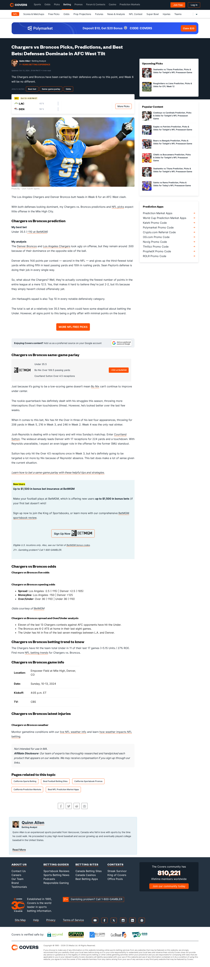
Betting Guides (56, 864)
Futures (99, 14)
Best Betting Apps (86, 879)
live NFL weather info (73, 731)
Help (36, 920)
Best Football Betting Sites (55, 781)
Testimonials (19, 886)
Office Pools (115, 879)
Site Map (20, 920)
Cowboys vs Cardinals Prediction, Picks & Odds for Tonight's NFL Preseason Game (172, 115)
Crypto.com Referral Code (159, 232)
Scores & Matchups (33, 14)
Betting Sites (86, 864)
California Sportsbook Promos (88, 781)
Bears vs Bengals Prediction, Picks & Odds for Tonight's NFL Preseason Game (172, 142)
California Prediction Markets (27, 789)
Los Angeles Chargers (56, 246)
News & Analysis (116, 14)
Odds (66, 14)
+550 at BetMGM (119, 370)
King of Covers (116, 875)
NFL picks (118, 206)
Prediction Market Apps (157, 213)
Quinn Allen (24, 61)
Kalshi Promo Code (155, 222)
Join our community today (169, 886)
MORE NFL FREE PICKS (73, 327)
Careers (16, 875)
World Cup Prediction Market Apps (164, 218)
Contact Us (18, 871)
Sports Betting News (56, 875)
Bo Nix (95, 386)
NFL (15, 14)
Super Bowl (153, 14)
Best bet (32, 89)
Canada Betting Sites (88, 871)
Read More (19, 849)
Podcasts (49, 879)
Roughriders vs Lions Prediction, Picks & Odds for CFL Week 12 (172, 85)
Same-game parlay (51, 89)
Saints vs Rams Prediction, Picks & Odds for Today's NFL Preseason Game (172, 184)
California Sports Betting (25, 781)
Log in (194, 4)
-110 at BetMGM (37, 231)
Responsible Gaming (56, 882)
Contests (115, 864)
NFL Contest (135, 14)
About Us (19, 864)
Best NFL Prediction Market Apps (63, 789)
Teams (177, 14)
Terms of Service (73, 920)
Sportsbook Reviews (56, 871)
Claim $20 (188, 28)
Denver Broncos (27, 246)
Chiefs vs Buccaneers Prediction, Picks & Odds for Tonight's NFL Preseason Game (172, 157)
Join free (178, 4)
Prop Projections (82, 14)
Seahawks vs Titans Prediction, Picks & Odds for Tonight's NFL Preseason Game (172, 71)
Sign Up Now (63, 533)
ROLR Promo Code (154, 256)
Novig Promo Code (155, 241)
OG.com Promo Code (156, 237)
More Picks (123, 106)
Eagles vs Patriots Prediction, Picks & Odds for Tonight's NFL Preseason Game (172, 128)
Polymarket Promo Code (158, 227)
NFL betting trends (36, 652)
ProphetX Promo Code (157, 251)
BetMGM (39, 608)
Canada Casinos (85, 875)
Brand (15, 882)
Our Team (17, 879)
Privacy (50, 920)
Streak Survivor (117, 871)
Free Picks (53, 14)
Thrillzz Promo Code (155, 246)
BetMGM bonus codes (78, 545)
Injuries (166, 14)
